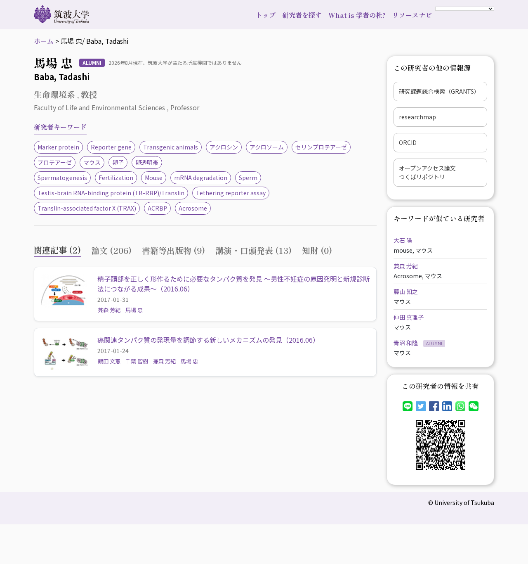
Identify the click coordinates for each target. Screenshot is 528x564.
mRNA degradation (200, 177)
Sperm (248, 177)
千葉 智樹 (136, 361)
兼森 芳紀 (109, 310)
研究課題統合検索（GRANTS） (439, 91)
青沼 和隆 (406, 343)
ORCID (408, 142)
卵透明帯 (146, 162)
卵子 (118, 162)
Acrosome (193, 208)
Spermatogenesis (62, 177)
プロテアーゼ (55, 162)
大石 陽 (403, 240)
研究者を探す (302, 15)
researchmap (417, 117)
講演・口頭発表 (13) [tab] (253, 250)
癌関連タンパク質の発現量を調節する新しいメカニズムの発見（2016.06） (208, 340)
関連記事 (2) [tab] (57, 250)
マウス (92, 162)
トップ (266, 15)
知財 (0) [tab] (317, 250)
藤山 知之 (406, 291)
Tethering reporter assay (231, 193)
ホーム (44, 41)
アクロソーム (267, 147)
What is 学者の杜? (357, 15)
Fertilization (116, 177)
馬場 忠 (134, 310)
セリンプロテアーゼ (321, 147)
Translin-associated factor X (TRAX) (87, 208)
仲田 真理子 (409, 317)
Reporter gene (111, 147)
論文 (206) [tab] (111, 250)
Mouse (154, 177)
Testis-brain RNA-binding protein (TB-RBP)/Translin (111, 193)
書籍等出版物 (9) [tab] (173, 250)
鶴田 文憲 (109, 361)
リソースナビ (412, 15)
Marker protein (58, 147)
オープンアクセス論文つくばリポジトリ (427, 172)
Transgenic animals (170, 147)
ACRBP (157, 208)
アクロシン (224, 147)
